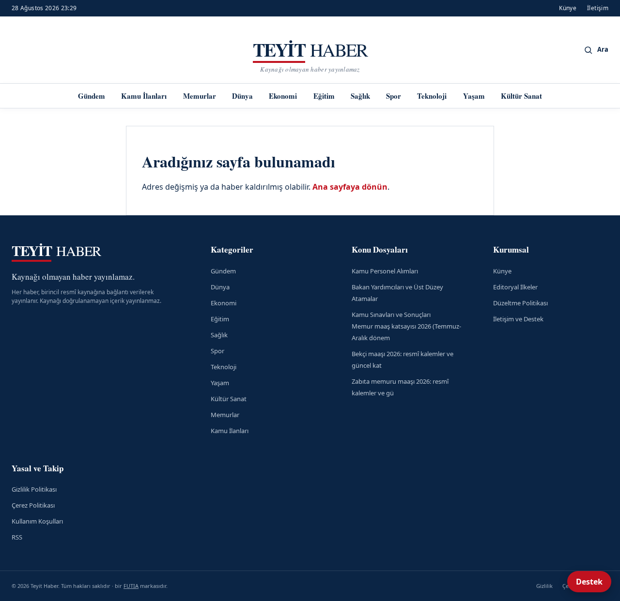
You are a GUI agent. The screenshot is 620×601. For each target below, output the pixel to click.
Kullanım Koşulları (37, 521)
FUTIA (131, 585)
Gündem (91, 95)
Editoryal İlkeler (515, 287)
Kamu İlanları (144, 95)
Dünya (242, 95)
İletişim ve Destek (518, 319)
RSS (17, 537)
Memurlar (199, 95)
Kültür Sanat (521, 95)
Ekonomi (283, 95)
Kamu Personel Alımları (385, 271)
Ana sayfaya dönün (350, 186)
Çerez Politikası (33, 505)
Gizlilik (544, 585)
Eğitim (324, 95)
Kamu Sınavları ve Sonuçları (391, 314)
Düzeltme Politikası (520, 303)
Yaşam (474, 95)
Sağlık (360, 95)
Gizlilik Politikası (34, 489)
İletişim (597, 8)
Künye (567, 8)
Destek (589, 581)
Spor (393, 95)
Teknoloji (432, 95)
